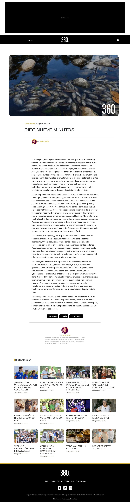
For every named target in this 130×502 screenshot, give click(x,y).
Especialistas (81, 481)
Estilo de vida (69, 481)
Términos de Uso (58, 499)
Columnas (53, 316)
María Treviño (30, 123)
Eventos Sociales (56, 481)
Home (47, 481)
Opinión (64, 316)
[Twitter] (65, 488)
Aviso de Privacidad (70, 499)
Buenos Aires (76, 316)
